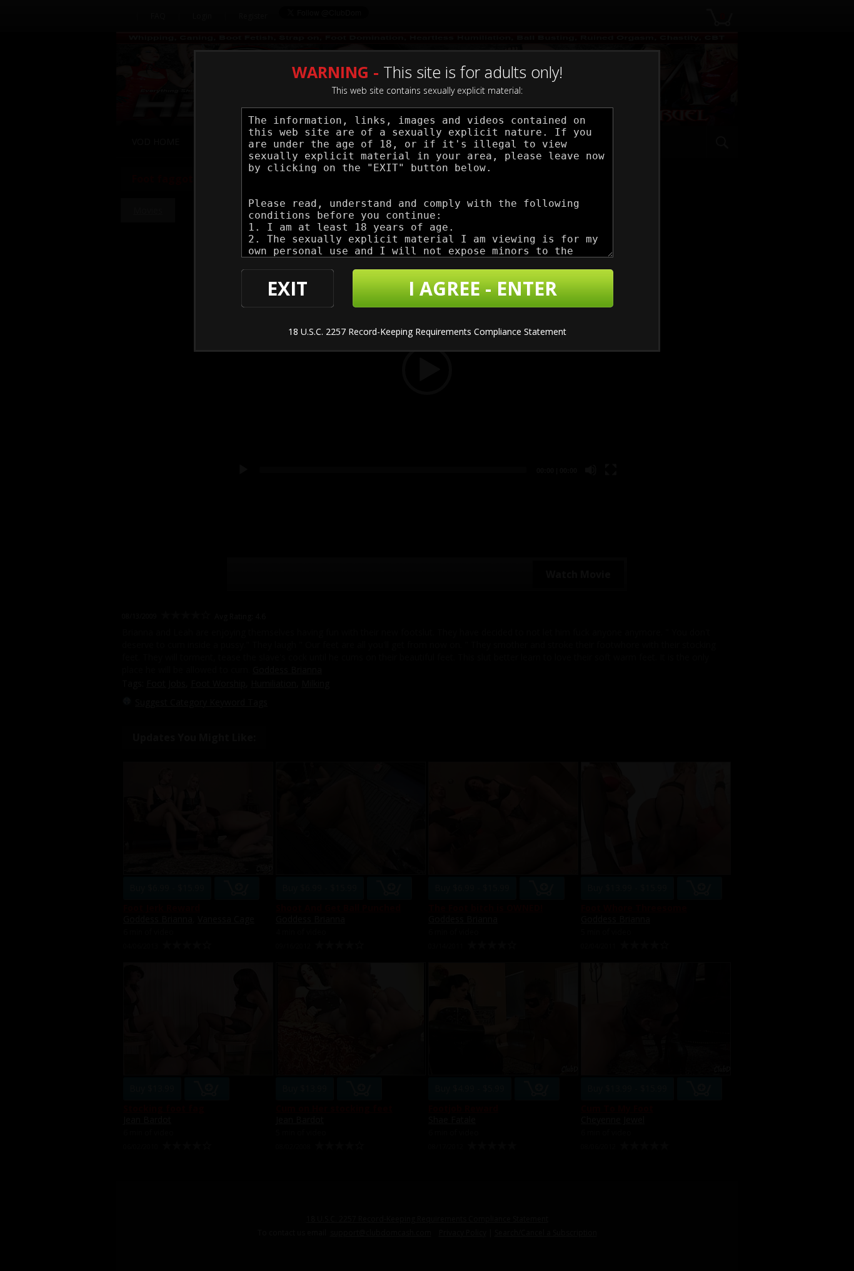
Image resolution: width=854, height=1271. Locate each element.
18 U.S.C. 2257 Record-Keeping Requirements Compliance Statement (427, 331)
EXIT (287, 288)
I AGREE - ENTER (482, 288)
